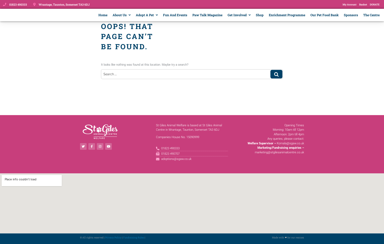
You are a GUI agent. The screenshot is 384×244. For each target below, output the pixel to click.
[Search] (276, 74)
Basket (363, 4)
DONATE (375, 4)
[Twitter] (83, 146)
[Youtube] (108, 146)
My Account (349, 4)
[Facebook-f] (91, 146)
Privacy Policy (113, 237)
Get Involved (237, 15)
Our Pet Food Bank (324, 15)
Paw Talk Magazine (207, 15)
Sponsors (351, 15)
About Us (120, 15)
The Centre (371, 15)
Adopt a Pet (145, 15)
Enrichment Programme (287, 15)
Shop (260, 15)
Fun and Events (175, 15)
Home (102, 15)
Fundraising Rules (133, 237)
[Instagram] (100, 146)
